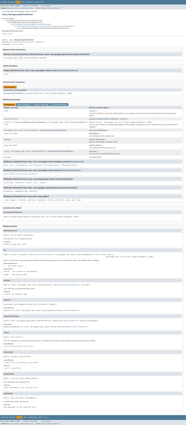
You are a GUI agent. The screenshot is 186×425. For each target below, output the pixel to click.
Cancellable (7, 33)
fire (91, 122)
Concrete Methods (59, 105)
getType (92, 151)
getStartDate (95, 145)
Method (30, 8)
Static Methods (23, 105)
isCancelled (94, 157)
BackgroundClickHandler (63, 26)
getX (6, 165)
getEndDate (94, 133)
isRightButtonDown (69, 165)
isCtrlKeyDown (35, 165)
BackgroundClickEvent (13, 93)
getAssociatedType (97, 130)
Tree (23, 2)
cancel (92, 111)
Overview (4, 2)
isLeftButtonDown (51, 165)
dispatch (93, 119)
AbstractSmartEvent (68, 70)
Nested (11, 8)
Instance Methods (41, 105)
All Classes (45, 6)
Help (42, 2)
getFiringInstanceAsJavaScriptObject (21, 174)
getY (11, 165)
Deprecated (30, 2)
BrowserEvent (15, 42)
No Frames (34, 6)
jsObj (6, 74)
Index (37, 2)
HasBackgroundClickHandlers (34, 122)
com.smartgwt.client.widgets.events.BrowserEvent (33, 26)
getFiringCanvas (96, 139)
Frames (26, 6)
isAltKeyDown (21, 165)
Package (11, 2)
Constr (23, 8)
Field (17, 8)
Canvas (7, 139)
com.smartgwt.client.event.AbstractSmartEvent (29, 24)
